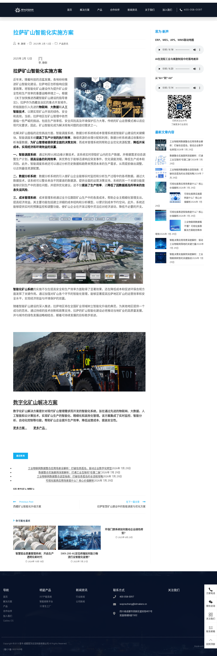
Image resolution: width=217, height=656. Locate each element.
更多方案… (20, 428)
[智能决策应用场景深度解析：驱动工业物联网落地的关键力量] (160, 243)
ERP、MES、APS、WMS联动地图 (174, 40)
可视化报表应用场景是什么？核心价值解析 (70, 480)
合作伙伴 (115, 9)
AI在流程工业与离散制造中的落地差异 (176, 59)
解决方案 (84, 9)
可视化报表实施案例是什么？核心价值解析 (193, 197)
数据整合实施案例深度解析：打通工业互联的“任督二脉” (69, 472)
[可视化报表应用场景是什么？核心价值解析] (160, 187)
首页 (69, 9)
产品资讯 (63, 43)
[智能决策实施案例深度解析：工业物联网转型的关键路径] (160, 257)
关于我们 (150, 9)
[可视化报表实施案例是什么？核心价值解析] (175, 197)
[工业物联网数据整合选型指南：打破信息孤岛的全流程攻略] (160, 172)
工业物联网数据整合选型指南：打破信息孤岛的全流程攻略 (70, 476)
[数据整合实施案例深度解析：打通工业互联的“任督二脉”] (160, 158)
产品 (99, 9)
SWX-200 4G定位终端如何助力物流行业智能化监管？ (79, 555)
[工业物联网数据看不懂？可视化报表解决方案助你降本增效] (175, 225)
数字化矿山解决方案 (35, 402)
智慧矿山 (30, 489)
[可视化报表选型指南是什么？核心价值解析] (160, 215)
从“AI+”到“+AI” (164, 78)
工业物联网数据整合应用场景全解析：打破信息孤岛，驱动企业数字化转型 (70, 468)
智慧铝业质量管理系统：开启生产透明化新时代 (35, 555)
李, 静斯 (21, 43)
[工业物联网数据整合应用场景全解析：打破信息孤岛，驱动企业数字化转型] (160, 144)
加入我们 (167, 9)
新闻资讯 (132, 9)
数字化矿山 (22, 489)
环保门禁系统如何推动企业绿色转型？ (124, 531)
